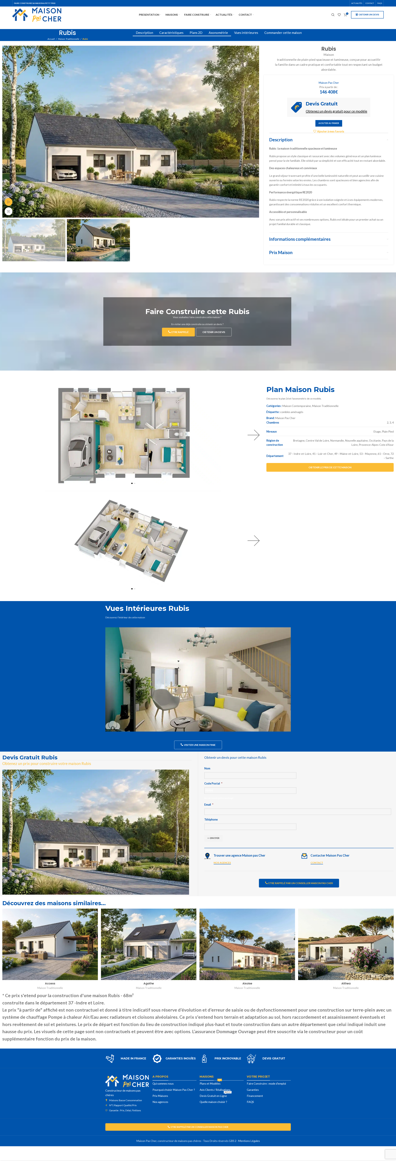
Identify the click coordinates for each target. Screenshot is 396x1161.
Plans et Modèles (210, 1083)
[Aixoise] (247, 944)
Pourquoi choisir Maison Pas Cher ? (173, 1089)
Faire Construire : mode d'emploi (266, 1083)
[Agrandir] (8, 211)
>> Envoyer (213, 838)
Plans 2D (196, 32)
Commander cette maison (283, 32)
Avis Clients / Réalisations (215, 1089)
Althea (346, 983)
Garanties (253, 1089)
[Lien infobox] (127, 1058)
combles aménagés (291, 412)
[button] (132, 483)
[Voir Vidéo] (8, 202)
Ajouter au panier (329, 123)
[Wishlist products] (339, 15)
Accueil (51, 39)
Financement (255, 1095)
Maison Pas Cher (329, 82)
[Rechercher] (333, 15)
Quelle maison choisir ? (213, 1102)
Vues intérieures (246, 32)
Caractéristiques (171, 32)
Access (50, 983)
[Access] (50, 944)
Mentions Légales (249, 1141)
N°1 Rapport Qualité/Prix (123, 1105)
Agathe (148, 983)
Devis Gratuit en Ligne (215, 1095)
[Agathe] (149, 944)
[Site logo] (36, 14)
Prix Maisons (160, 1095)
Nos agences (160, 1102)
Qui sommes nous (163, 1083)
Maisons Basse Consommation (125, 1100)
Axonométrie (218, 32)
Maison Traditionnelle (68, 39)
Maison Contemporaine (296, 406)
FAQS (250, 1102)
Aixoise (247, 983)
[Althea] (346, 944)
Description (144, 32)
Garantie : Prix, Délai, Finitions (125, 1110)
